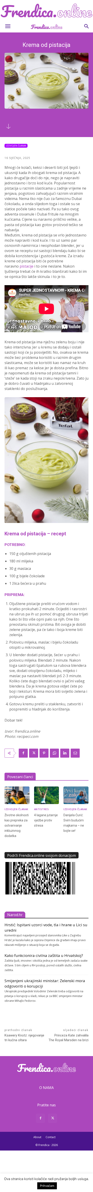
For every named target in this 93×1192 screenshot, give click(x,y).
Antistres (41, 809)
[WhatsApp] (54, 753)
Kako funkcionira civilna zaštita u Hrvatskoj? (44, 955)
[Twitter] (33, 753)
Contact (51, 1137)
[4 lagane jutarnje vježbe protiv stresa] (46, 795)
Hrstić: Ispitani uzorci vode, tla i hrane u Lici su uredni (46, 927)
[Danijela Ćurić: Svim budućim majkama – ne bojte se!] (75, 795)
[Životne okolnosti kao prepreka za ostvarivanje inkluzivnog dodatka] (17, 795)
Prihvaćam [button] (47, 1185)
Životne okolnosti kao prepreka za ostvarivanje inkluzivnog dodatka (17, 825)
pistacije (26, 266)
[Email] (75, 753)
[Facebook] (23, 753)
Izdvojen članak (16, 145)
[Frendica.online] (46, 10)
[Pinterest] (44, 753)
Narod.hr (15, 914)
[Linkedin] (64, 753)
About (37, 1137)
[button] (7, 26)
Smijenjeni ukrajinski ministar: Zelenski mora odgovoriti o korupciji (45, 983)
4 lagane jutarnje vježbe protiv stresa (46, 820)
